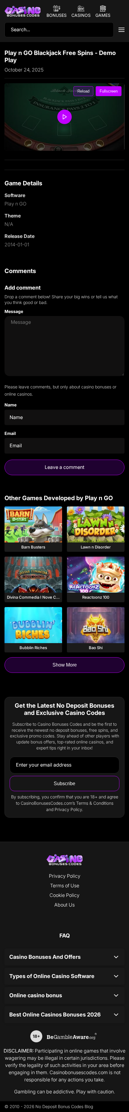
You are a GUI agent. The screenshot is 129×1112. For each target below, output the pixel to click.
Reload (83, 91)
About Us (64, 905)
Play (33, 524)
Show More (64, 664)
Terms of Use (64, 886)
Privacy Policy (64, 876)
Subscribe (64, 783)
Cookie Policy (65, 895)
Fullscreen (109, 91)
